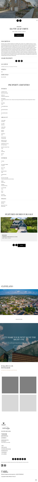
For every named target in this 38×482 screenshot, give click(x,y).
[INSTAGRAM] (18, 459)
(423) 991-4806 (4, 433)
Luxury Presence (20, 474)
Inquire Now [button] (19, 35)
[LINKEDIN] (20, 459)
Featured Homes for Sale (6, 448)
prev (18, 20)
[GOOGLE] (23, 459)
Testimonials (4, 452)
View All (21, 245)
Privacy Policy (12, 476)
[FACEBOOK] (13, 459)
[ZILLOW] (25, 459)
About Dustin (4, 447)
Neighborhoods (4, 450)
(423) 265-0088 (4, 434)
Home (2, 445)
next (20, 20)
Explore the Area (19, 319)
